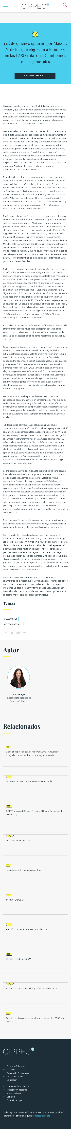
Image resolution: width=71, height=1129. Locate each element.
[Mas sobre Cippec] (35, 5)
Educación (12, 1080)
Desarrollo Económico (18, 1073)
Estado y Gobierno (15, 1066)
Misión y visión (14, 1093)
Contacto (11, 1097)
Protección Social (15, 1076)
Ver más (35, 756)
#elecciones (11, 619)
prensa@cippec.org (40, 1116)
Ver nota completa (35, 75)
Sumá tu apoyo (14, 1100)
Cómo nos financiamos (18, 1086)
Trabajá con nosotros (17, 1090)
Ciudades (11, 1069)
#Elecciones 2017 (13, 624)
